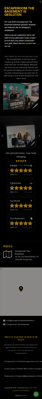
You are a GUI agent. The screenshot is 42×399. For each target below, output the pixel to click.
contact (29, 43)
